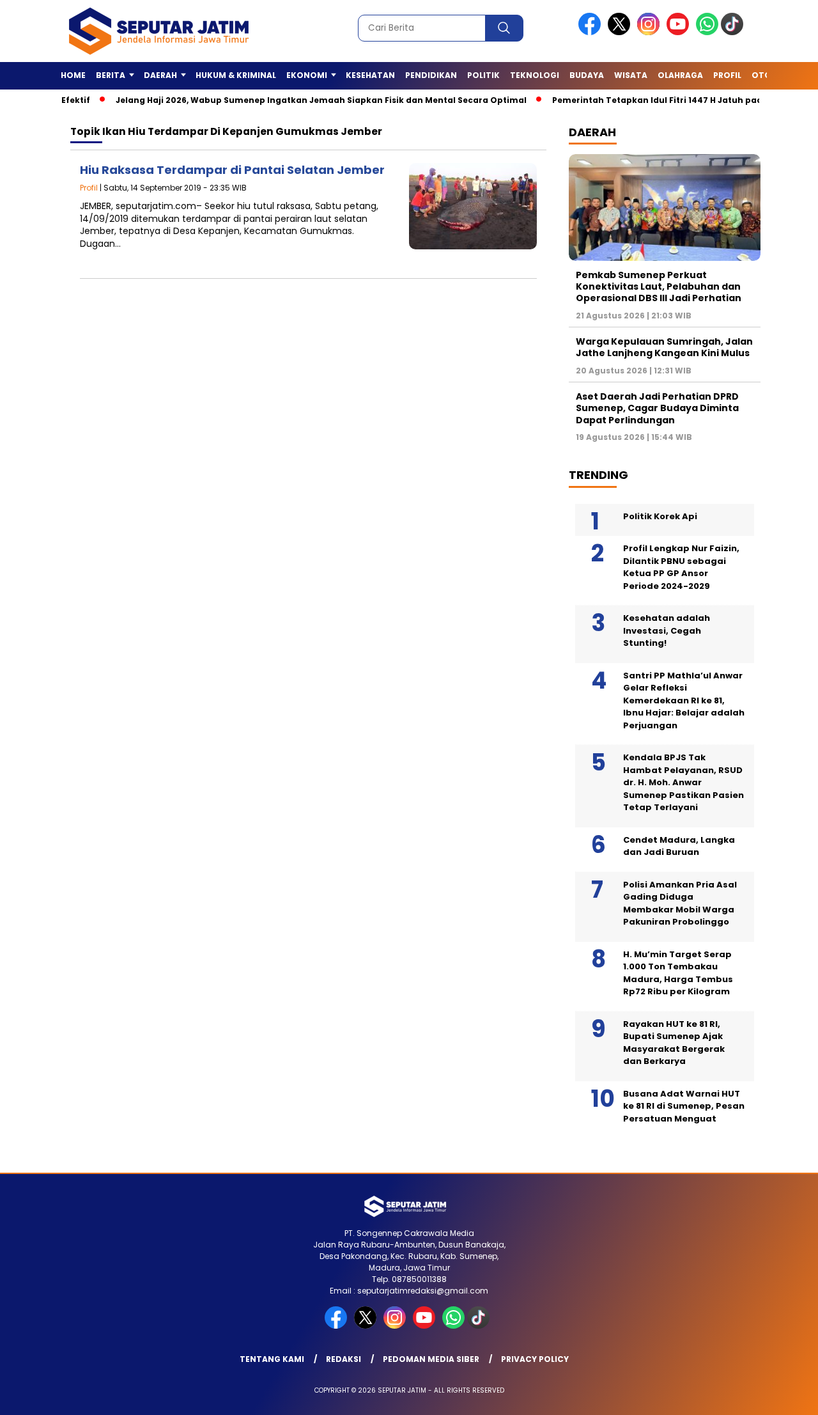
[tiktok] (734, 32)
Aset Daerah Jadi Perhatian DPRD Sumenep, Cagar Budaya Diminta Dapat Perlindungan (657, 408)
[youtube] (680, 32)
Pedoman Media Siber (431, 1359)
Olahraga (680, 75)
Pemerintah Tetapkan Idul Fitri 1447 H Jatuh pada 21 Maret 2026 (664, 100)
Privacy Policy (535, 1359)
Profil (727, 75)
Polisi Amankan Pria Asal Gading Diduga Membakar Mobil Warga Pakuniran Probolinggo (680, 903)
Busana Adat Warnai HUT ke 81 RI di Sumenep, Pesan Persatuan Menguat (684, 1106)
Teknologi (534, 75)
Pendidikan (431, 75)
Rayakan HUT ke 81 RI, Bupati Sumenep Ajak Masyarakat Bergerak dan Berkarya (674, 1043)
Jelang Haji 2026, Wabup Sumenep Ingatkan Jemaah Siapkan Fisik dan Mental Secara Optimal (294, 100)
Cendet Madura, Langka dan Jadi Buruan (679, 846)
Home (73, 75)
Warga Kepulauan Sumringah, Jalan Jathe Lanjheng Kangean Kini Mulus (664, 347)
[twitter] (621, 32)
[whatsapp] (707, 32)
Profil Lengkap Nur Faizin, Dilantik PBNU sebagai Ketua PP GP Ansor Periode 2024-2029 (681, 567)
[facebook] (591, 32)
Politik (483, 75)
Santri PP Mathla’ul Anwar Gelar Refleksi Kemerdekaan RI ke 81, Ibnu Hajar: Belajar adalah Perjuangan (684, 700)
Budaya (586, 75)
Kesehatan (370, 75)
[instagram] (650, 32)
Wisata (630, 75)
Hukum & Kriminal (236, 75)
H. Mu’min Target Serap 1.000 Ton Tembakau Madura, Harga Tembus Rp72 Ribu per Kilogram (678, 973)
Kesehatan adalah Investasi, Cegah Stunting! (666, 630)
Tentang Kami (272, 1359)
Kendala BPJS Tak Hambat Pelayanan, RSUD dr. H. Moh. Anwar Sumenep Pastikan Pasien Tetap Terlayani (683, 782)
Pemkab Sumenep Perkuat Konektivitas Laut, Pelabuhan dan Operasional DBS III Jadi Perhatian (658, 286)
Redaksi (343, 1359)
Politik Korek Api (660, 516)
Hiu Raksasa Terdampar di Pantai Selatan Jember (232, 170)
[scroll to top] (783, 1395)
